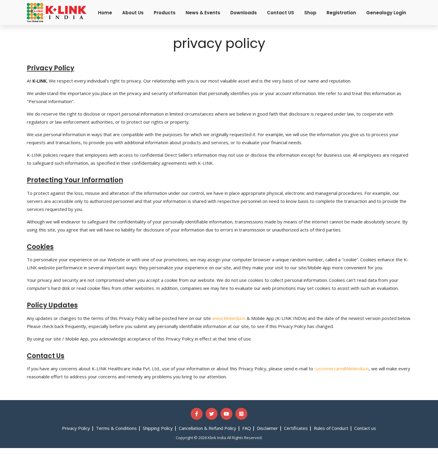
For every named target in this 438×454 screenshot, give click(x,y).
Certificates (296, 428)
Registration (341, 13)
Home (105, 13)
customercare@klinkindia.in (341, 368)
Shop (310, 13)
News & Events (203, 13)
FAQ (246, 428)
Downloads (243, 13)
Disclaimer (267, 428)
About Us (133, 13)
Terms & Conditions (116, 428)
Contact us (365, 428)
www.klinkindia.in (229, 318)
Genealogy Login (386, 13)
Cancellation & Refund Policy (207, 428)
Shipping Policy (158, 428)
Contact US (280, 13)
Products (164, 13)
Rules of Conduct (331, 428)
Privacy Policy (76, 428)
